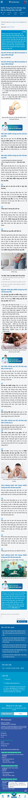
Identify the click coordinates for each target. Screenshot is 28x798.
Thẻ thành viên (4, 745)
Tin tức (2, 737)
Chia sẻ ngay (23, 621)
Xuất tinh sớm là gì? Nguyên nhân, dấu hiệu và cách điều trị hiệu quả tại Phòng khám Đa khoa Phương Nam (14, 640)
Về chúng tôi (3, 733)
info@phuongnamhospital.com (12, 683)
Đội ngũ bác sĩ (4, 735)
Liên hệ (2, 741)
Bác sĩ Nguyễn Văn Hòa (14, 22)
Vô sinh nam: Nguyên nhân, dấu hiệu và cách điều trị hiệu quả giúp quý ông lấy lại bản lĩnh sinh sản (14, 633)
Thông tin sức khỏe (5, 743)
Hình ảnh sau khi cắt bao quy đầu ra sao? (14, 282)
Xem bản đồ (4, 755)
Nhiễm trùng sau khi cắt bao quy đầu (12, 31)
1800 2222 (7, 679)
